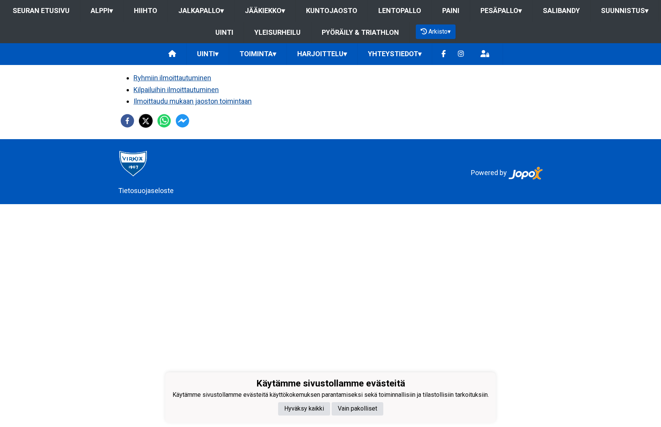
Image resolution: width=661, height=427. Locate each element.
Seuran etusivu (41, 10)
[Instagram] (461, 54)
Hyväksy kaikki (304, 408)
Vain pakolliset (357, 408)
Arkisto (439, 31)
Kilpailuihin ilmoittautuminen (176, 90)
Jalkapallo (201, 10)
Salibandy (561, 10)
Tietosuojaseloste (146, 191)
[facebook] (127, 121)
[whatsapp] (164, 121)
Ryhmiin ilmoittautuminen (172, 78)
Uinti (224, 32)
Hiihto (145, 10)
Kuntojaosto (331, 10)
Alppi (102, 10)
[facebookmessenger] (182, 121)
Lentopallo (399, 10)
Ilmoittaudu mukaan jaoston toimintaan (193, 101)
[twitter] (146, 121)
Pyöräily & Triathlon (360, 32)
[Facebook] (443, 54)
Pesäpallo (501, 10)
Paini (450, 10)
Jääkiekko (265, 10)
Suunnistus (624, 10)
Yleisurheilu (277, 32)
